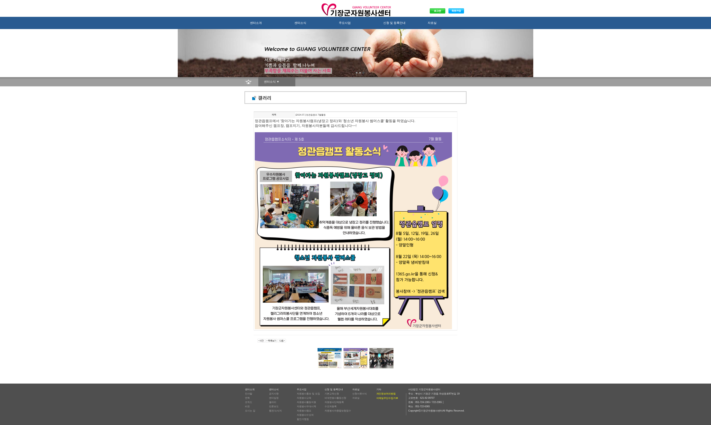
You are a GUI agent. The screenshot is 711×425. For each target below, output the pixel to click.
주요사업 (345, 22)
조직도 (248, 402)
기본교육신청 (332, 393)
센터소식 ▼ (271, 81)
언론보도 (274, 406)
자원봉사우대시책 (306, 406)
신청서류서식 (359, 393)
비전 (247, 406)
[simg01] (357, 73)
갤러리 (272, 402)
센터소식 (300, 22)
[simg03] (363, 73)
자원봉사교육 (304, 398)
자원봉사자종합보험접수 (338, 410)
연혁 (247, 398)
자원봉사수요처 (305, 415)
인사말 (248, 393)
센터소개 (256, 22)
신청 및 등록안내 (394, 22)
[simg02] (360, 73)
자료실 (432, 22)
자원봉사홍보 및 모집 (308, 393)
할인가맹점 (303, 419)
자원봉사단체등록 (334, 402)
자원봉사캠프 (304, 410)
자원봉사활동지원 (306, 402)
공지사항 (274, 393)
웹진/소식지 (275, 410)
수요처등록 (331, 406)
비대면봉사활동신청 (335, 398)
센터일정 (274, 398)
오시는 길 (250, 410)
